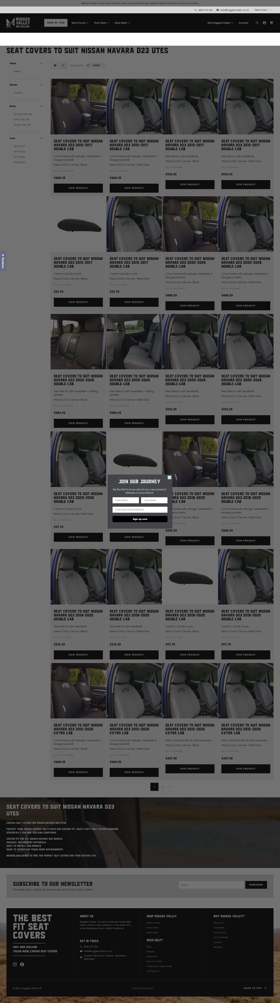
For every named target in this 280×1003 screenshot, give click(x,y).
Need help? (261, 9)
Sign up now (140, 519)
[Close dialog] (169, 477)
